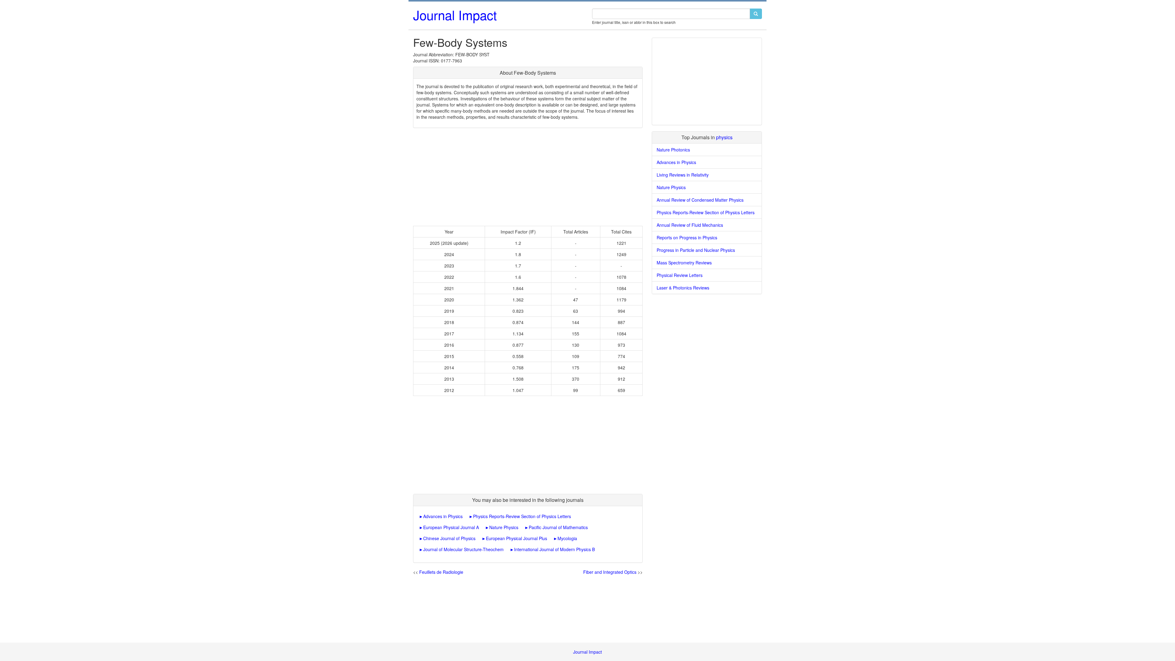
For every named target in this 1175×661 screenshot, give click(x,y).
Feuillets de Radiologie (441, 572)
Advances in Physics (443, 516)
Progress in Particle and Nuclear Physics (696, 250)
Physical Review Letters (680, 275)
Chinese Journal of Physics (449, 538)
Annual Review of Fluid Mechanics (690, 225)
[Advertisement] (528, 177)
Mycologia (567, 538)
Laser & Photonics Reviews (683, 288)
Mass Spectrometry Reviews (684, 263)
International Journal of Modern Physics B (554, 549)
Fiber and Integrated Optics (609, 572)
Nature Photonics (673, 150)
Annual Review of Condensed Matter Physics (700, 200)
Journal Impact (455, 15)
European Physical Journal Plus (516, 538)
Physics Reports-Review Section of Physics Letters (522, 516)
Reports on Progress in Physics (687, 237)
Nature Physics (503, 527)
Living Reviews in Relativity (683, 175)
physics (724, 137)
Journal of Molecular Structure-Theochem (463, 549)
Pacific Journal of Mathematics (558, 527)
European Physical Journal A (451, 527)
